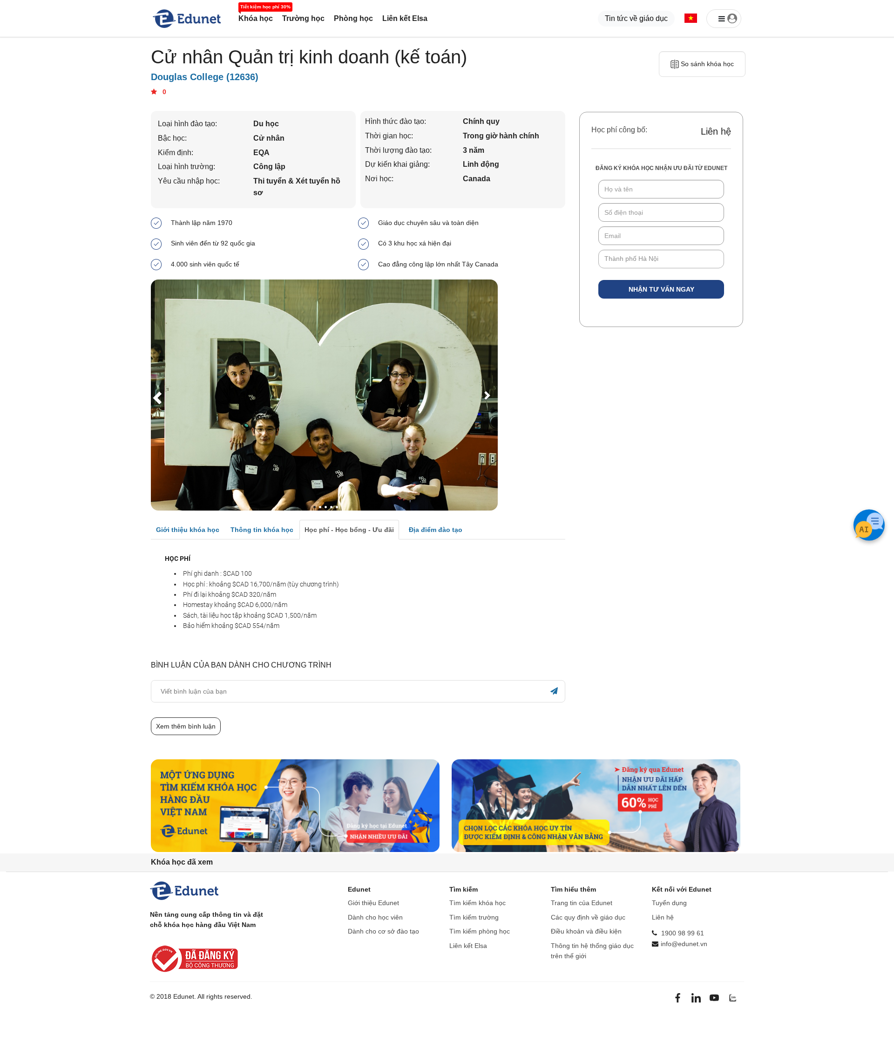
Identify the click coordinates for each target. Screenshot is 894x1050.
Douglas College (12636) (204, 77)
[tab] (187, 529)
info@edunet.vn (684, 944)
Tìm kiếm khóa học (477, 903)
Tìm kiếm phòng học (479, 931)
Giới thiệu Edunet (373, 903)
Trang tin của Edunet (581, 903)
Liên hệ (663, 917)
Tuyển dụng (669, 903)
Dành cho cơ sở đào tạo (383, 931)
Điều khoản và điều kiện (586, 931)
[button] (690, 19)
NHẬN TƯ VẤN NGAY (661, 289)
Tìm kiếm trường (474, 917)
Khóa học (255, 18)
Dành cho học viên (375, 917)
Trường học (303, 18)
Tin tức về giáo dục (636, 18)
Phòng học (353, 18)
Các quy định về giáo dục (588, 917)
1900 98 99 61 (682, 933)
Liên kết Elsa (404, 18)
